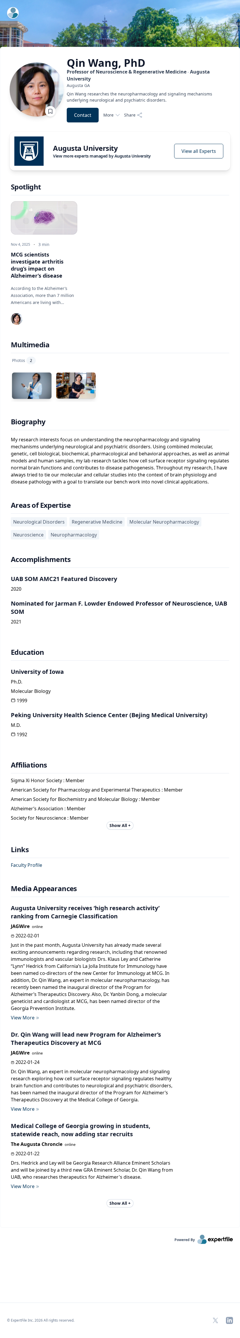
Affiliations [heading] (29, 765)
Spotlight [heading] (26, 187)
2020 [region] (16, 589)
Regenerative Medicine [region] (97, 522)
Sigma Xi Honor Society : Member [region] (48, 780)
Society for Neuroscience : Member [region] (50, 818)
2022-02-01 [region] (28, 935)
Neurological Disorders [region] (39, 522)
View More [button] (23, 1017)
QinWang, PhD (106, 63)
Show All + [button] (120, 825)
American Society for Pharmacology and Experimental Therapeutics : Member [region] (97, 790)
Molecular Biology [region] (31, 691)
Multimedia (30, 344)
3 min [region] (43, 244)
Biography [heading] (28, 421)
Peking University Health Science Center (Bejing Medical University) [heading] (109, 715)
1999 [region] (22, 700)
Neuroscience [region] (28, 535)
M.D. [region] (16, 725)
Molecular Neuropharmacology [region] (164, 522)
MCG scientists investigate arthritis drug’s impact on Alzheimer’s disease (37, 265)
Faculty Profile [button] (26, 865)
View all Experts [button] (198, 151)
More (108, 115)
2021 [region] (16, 621)
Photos (22, 360)
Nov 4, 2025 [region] (20, 244)
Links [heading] (20, 849)
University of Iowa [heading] (37, 672)
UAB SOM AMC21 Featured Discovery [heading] (64, 579)
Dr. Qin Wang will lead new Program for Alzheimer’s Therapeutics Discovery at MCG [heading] (86, 1039)
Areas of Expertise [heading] (41, 505)
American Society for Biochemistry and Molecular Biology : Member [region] (85, 799)
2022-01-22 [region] (28, 1153)
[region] (149, 85)
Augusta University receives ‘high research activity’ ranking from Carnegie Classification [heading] (85, 912)
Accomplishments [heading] (41, 559)
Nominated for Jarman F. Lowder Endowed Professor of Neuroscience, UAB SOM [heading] (119, 607)
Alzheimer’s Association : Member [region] (48, 808)
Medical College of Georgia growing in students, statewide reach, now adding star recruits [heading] (80, 1130)
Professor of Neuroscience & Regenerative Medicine (138, 75)
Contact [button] (82, 115)
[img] (29, 151)
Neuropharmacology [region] (74, 535)
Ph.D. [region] (16, 682)
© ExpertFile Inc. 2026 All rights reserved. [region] (40, 1320)
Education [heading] (27, 652)
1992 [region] (22, 734)
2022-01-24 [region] (28, 1062)
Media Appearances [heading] (44, 888)
